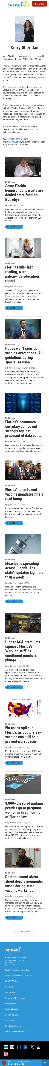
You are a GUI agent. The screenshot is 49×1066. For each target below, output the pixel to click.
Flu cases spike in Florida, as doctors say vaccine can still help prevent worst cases (23, 734)
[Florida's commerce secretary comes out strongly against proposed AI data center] (23, 403)
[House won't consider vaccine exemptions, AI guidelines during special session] (23, 329)
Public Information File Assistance (19, 976)
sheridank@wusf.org (12, 142)
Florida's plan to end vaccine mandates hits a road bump (24, 494)
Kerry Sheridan (10, 205)
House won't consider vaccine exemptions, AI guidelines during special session (23, 355)
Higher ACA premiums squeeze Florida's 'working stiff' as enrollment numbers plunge (22, 651)
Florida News (10, 182)
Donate (40, 4)
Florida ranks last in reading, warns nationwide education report (22, 274)
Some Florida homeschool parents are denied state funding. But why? (24, 193)
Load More (24, 931)
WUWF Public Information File (17, 970)
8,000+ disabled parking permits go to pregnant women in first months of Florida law (24, 810)
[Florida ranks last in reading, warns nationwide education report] (23, 248)
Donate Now (10, 992)
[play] (4, 1062)
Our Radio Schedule (13, 1026)
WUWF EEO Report (12, 981)
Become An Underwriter (15, 998)
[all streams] (45, 1062)
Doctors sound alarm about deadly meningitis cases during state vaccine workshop (24, 883)
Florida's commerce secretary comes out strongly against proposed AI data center (24, 429)
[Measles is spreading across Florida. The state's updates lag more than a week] (23, 544)
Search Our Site (11, 1015)
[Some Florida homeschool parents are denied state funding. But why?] (23, 167)
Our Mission (10, 1021)
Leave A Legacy (11, 1009)
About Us (9, 987)
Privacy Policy (10, 1004)
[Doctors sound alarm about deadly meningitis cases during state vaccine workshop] (23, 858)
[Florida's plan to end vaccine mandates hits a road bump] (23, 470)
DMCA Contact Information (16, 1032)
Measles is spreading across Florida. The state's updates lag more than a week (24, 570)
